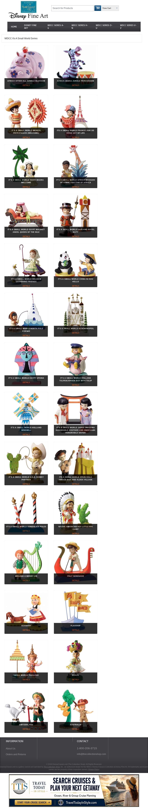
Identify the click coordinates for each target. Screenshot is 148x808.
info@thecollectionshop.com (91, 754)
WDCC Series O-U (104, 26)
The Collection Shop (52, 767)
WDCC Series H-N (80, 26)
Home (14, 26)
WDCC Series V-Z (128, 26)
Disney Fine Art (30, 26)
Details (26, 85)
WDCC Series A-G (56, 26)
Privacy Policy (93, 769)
